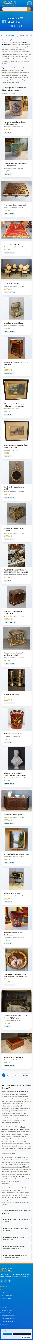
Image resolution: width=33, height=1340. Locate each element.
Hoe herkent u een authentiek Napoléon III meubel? (16, 1220)
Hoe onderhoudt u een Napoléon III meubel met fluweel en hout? (15, 1247)
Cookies (4, 1330)
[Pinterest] (9, 1281)
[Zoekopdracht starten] (29, 9)
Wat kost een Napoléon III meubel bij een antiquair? (15, 1229)
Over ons (4, 1307)
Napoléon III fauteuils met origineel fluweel (15, 1167)
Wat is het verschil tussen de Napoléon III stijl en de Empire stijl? (16, 1256)
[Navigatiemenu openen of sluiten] (29, 3)
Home (3, 1290)
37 (18, 1075)
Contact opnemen (7, 1310)
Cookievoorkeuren (7, 1324)
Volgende (25, 1075)
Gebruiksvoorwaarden (8, 1318)
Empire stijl (17, 1176)
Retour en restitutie (7, 1321)
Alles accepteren (7, 1334)
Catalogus (5, 1292)
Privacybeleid (6, 1313)
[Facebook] (1, 1281)
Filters (10, 35)
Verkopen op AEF (7, 1298)
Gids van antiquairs (7, 1295)
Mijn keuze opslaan (26, 1337)
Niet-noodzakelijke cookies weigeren (22, 1334)
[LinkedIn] (5, 1281)
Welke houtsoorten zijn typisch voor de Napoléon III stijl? (16, 1238)
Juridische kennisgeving (8, 1315)
